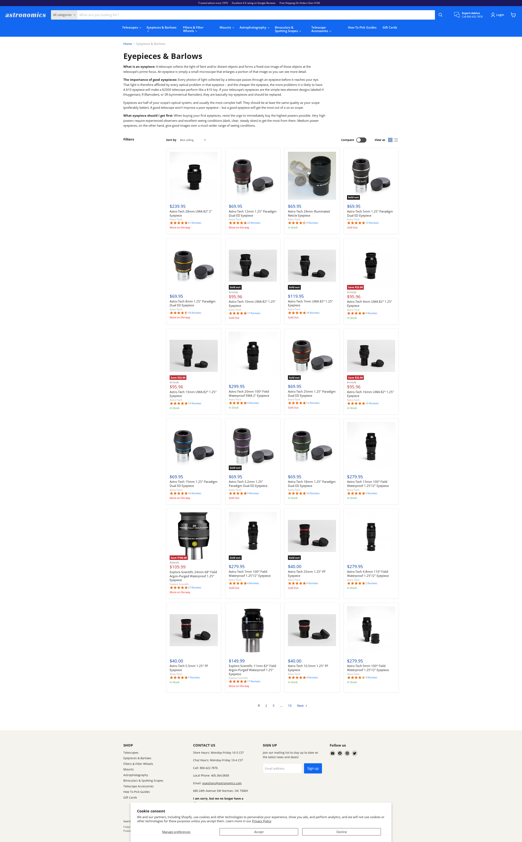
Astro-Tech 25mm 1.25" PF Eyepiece (307, 573)
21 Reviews (194, 223)
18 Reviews (194, 313)
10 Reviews (372, 403)
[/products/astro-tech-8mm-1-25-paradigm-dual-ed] (194, 266)
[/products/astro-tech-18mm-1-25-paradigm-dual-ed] (312, 446)
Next (300, 706)
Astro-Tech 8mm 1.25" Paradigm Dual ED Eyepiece (193, 303)
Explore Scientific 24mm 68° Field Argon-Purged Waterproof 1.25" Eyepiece (193, 576)
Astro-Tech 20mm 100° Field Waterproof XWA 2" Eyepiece (249, 393)
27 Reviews (194, 587)
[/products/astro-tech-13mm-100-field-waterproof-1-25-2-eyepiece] (371, 446)
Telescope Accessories (320, 29)
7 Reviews (194, 677)
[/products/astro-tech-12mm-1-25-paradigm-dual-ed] (253, 176)
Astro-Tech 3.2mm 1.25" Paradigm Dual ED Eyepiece (248, 484)
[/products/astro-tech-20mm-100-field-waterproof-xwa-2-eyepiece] (253, 356)
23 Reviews (253, 223)
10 (290, 706)
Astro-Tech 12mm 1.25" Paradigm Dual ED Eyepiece (252, 213)
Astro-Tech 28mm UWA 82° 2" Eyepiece (191, 213)
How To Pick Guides (362, 27)
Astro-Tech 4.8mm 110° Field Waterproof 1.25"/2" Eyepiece (368, 573)
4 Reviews (253, 403)
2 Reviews (371, 583)
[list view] (396, 140)
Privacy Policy (261, 821)
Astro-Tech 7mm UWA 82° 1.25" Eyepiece (310, 303)
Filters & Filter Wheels (193, 29)
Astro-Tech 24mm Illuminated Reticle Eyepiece (309, 213)
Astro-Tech (176, 219)
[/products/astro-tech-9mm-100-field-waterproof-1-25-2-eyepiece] (371, 630)
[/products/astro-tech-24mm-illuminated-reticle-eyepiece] (312, 176)
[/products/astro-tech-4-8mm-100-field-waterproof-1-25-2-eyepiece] (371, 536)
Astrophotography (253, 27)
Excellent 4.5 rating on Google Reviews (253, 3)
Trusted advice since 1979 (213, 3)
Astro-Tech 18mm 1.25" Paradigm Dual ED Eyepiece (312, 484)
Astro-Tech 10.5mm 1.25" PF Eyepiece (308, 668)
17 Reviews (253, 313)
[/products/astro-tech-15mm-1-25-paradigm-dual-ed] (194, 446)
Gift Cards (390, 27)
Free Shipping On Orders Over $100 (300, 3)
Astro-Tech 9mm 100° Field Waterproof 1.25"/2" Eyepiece (368, 668)
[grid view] (390, 140)
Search (127, 821)
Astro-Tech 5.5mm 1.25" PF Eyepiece (189, 668)
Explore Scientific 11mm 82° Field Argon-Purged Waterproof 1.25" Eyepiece (252, 670)
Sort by (171, 140)
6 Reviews (312, 583)
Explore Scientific (179, 584)
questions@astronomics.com (222, 783)
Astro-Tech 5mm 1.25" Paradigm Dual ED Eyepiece (370, 213)
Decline (341, 832)
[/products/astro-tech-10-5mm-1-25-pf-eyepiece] (312, 630)
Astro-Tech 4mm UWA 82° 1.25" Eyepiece (369, 303)
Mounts (226, 27)
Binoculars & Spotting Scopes (287, 29)
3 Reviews (371, 677)
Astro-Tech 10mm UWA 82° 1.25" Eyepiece (252, 303)
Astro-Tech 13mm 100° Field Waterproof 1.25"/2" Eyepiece (368, 484)
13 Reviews (372, 223)
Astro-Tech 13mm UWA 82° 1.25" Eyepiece (193, 394)
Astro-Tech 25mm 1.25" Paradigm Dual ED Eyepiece (312, 393)
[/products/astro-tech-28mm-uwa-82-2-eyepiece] (194, 176)
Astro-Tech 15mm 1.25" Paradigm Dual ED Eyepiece (193, 484)
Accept (258, 832)
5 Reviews (371, 493)
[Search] (440, 15)
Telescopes (130, 27)
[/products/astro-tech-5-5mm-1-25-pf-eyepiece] (194, 630)
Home (127, 43)
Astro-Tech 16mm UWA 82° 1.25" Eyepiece (370, 394)
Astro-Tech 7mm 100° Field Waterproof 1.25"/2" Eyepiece (250, 573)
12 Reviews (313, 403)
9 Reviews (312, 223)
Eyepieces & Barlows (161, 27)
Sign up (313, 768)
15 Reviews (194, 403)
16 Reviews (194, 493)
